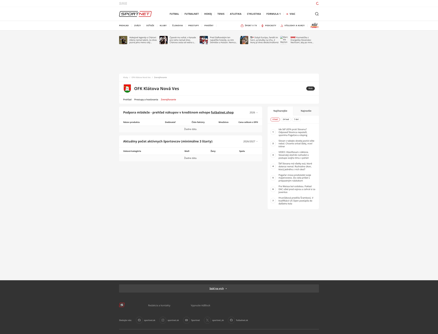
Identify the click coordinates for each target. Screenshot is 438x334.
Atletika (235, 14)
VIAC (292, 14)
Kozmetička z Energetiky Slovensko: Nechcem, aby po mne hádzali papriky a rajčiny (302, 40)
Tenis (220, 14)
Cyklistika (254, 14)
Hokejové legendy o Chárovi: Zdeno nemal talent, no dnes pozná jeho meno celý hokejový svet (143, 40)
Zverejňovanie (168, 99)
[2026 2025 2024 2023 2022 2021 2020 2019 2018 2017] (254, 112)
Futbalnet (192, 14)
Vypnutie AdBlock (200, 305)
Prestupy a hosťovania (146, 99)
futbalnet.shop (222, 112)
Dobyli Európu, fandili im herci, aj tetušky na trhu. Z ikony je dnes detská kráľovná (264, 40)
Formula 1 (273, 14)
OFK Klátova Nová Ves (141, 77)
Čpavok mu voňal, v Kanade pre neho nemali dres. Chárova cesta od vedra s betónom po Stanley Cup (183, 40)
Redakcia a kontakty (159, 305)
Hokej (208, 14)
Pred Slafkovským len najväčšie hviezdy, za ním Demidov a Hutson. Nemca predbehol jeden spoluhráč (223, 40)
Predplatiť (293, 3)
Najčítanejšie (280, 110)
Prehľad (127, 99)
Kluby (125, 77)
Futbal (174, 14)
